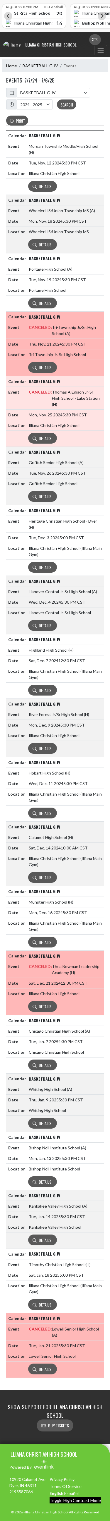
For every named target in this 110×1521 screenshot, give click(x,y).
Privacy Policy (62, 1479)
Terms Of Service (66, 1486)
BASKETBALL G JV (40, 65)
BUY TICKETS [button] (58, 1425)
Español (71, 1493)
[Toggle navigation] (100, 50)
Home (11, 65)
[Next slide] (102, 16)
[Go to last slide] (8, 16)
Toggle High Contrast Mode (75, 1500)
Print (20, 121)
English (56, 1493)
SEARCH (66, 105)
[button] (95, 39)
